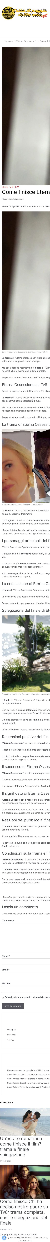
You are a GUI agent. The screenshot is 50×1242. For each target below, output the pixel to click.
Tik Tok (10, 1040)
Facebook (11, 1034)
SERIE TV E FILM (10, 187)
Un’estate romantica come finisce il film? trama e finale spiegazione (21, 1146)
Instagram (11, 1029)
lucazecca (19, 199)
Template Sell (25, 1240)
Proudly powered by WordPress (16, 1237)
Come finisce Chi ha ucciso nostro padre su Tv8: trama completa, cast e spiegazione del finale (24, 1212)
